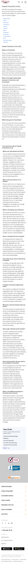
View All (5, 42)
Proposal (5, 32)
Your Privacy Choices (5, 559)
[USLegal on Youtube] (12, 523)
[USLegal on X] (2, 523)
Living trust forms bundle (10, 445)
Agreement (6, 18)
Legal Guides (5, 500)
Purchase (6, 34)
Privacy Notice (23, 559)
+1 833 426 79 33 (6, 530)
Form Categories (7, 491)
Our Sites (4, 514)
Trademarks (6, 36)
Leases (5, 26)
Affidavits (5, 438)
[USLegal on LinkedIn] (8, 523)
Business (6, 22)
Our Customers (6, 509)
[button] (25, 2)
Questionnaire (7, 40)
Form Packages (6, 486)
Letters (5, 28)
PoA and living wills (8, 440)
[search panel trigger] (19, 2)
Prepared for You (7, 505)
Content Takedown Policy (6, 561)
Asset (5, 20)
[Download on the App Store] (6, 548)
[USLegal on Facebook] (5, 523)
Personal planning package (10, 436)
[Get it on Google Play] (18, 548)
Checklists (6, 24)
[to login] (22, 2)
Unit (4, 38)
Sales (4, 30)
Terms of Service (15, 559)
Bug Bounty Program (17, 561)
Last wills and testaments (10, 442)
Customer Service (7, 496)
